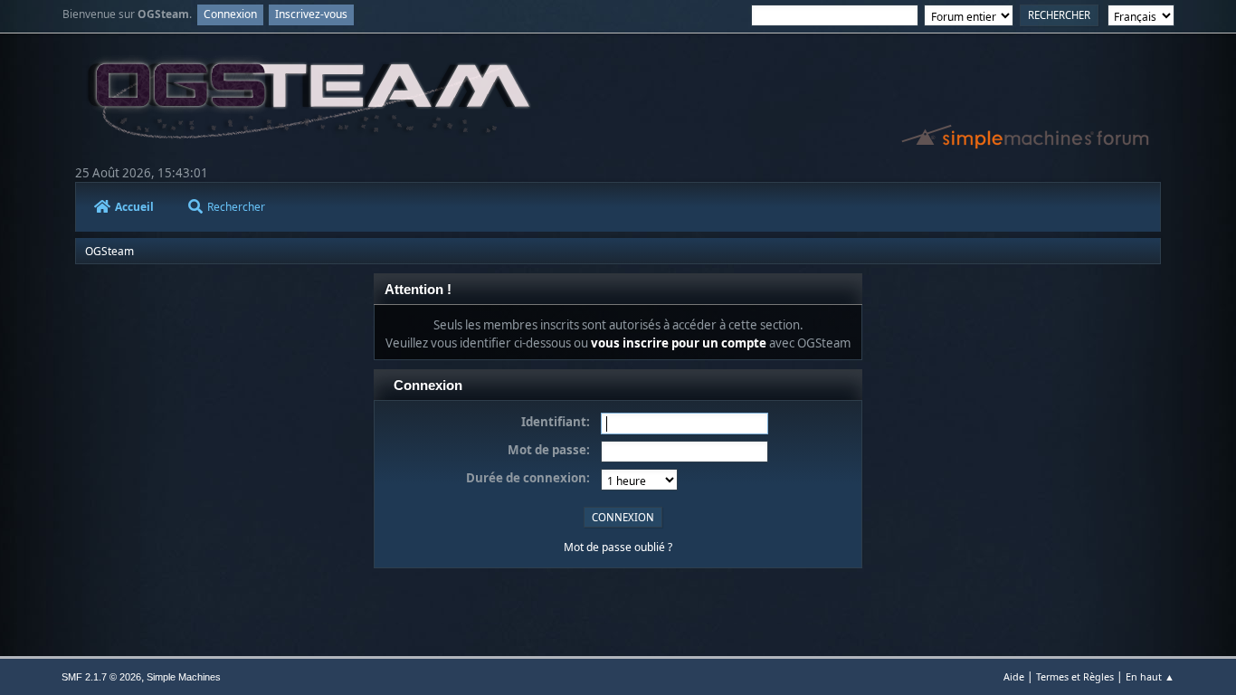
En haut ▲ (1150, 676)
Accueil (134, 206)
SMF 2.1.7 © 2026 (101, 676)
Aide (1013, 676)
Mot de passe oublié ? (618, 547)
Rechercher (236, 206)
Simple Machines (184, 676)
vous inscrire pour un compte (678, 343)
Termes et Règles (1075, 676)
